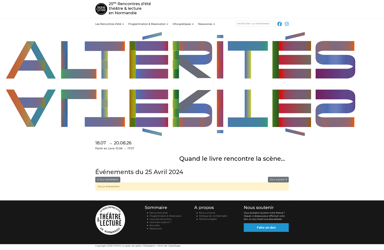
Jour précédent (108, 179)
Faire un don (266, 227)
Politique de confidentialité (213, 216)
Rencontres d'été (159, 213)
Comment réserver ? (160, 222)
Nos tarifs (154, 225)
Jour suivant (277, 179)
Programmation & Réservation (147, 24)
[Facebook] (279, 24)
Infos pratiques (182, 24)
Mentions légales (208, 219)
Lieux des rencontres (160, 219)
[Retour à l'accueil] (117, 220)
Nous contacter (207, 213)
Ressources (205, 24)
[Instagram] (287, 24)
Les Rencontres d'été (108, 24)
